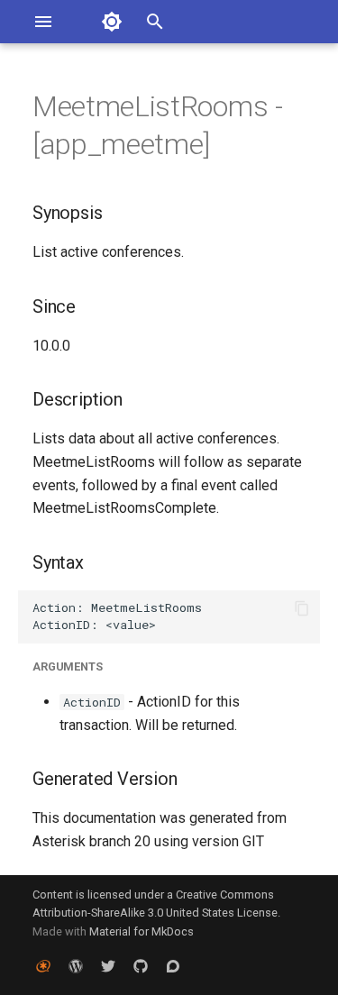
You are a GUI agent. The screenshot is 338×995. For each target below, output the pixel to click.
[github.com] (140, 966)
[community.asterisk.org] (173, 966)
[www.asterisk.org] (43, 966)
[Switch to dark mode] (112, 22)
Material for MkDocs (141, 931)
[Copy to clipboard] (302, 608)
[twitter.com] (108, 966)
